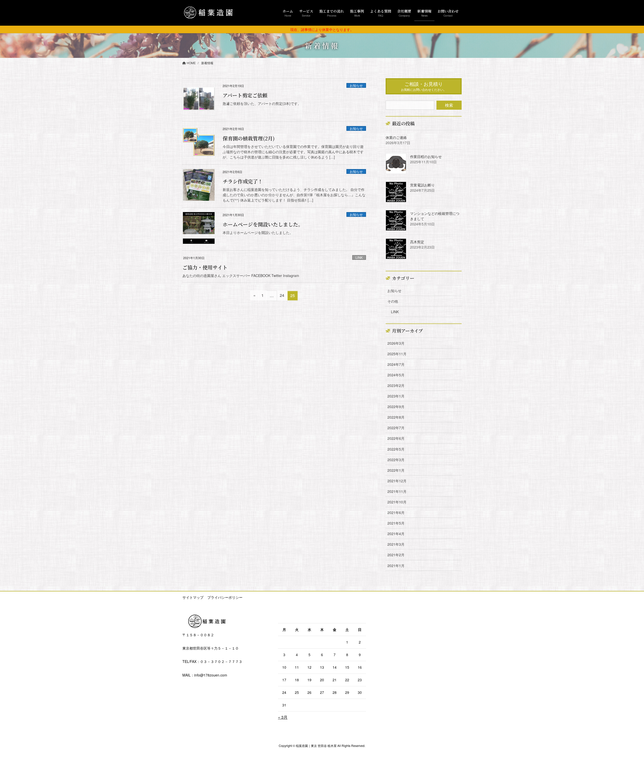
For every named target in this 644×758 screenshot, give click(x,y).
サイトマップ (193, 597)
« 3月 (283, 717)
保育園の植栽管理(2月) (249, 138)
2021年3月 (396, 544)
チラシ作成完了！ (243, 181)
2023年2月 (396, 385)
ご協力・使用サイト (204, 267)
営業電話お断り (422, 184)
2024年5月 (396, 374)
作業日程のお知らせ (426, 156)
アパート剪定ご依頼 (245, 95)
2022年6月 (396, 438)
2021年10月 (397, 501)
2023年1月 (396, 395)
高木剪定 (417, 241)
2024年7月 (396, 364)
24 (281, 296)
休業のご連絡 (396, 137)
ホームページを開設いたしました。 (263, 224)
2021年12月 (397, 480)
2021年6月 (396, 512)
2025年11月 (397, 353)
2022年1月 (396, 470)
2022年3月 (396, 459)
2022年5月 (396, 449)
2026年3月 (396, 343)
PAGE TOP (625, 730)
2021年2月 (396, 554)
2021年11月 (397, 491)
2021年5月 (396, 523)
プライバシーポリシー (225, 597)
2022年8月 (396, 417)
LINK (359, 257)
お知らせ (356, 85)
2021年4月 (396, 533)
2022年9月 (396, 406)
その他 (392, 301)
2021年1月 (396, 565)
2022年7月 (396, 427)
